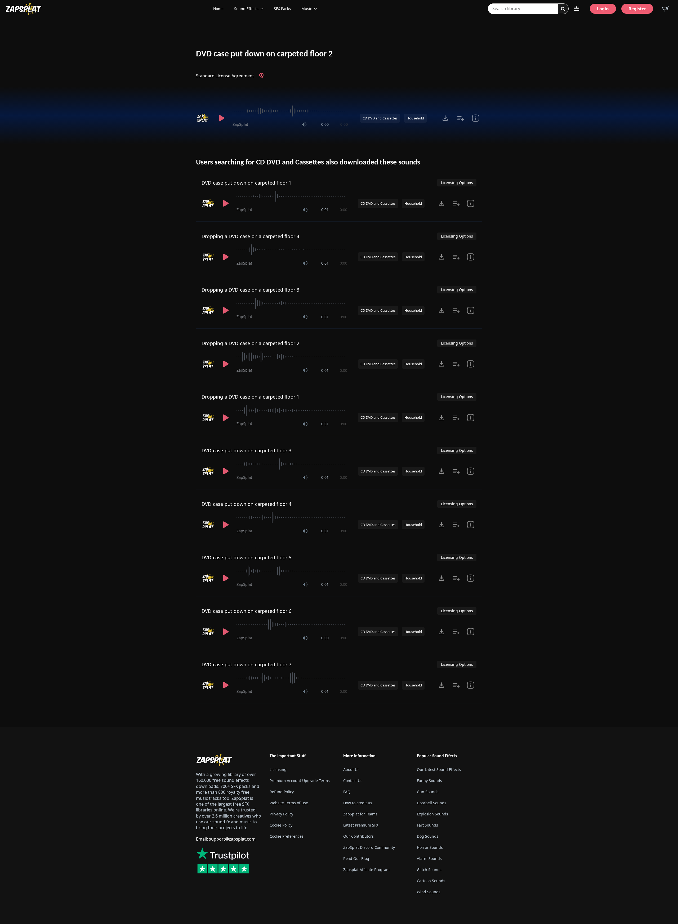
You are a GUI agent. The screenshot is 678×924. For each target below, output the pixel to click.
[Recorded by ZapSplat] (203, 118)
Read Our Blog (356, 858)
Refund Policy (282, 791)
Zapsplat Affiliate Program (366, 869)
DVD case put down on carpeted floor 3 (247, 450)
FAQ (346, 791)
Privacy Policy (281, 813)
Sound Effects (246, 8)
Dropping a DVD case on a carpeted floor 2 (250, 343)
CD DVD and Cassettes (380, 118)
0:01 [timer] (325, 209)
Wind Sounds (428, 891)
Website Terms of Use (289, 802)
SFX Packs (282, 8)
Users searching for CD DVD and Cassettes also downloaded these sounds (308, 162)
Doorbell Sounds (431, 802)
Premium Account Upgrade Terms (300, 780)
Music (306, 8)
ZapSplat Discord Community (369, 847)
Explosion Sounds (432, 813)
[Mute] (304, 124)
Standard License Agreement (225, 76)
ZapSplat (240, 124)
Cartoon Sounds (431, 880)
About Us (351, 769)
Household (415, 118)
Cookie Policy (281, 825)
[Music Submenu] (317, 9)
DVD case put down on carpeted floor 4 (247, 504)
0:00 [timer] (325, 124)
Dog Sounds (427, 836)
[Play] (221, 118)
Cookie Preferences (287, 836)
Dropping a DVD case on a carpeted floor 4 (250, 236)
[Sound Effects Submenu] (263, 9)
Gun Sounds (428, 791)
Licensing (278, 769)
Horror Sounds (430, 847)
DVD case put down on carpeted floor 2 (264, 54)
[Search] (563, 9)
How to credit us (357, 802)
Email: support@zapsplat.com (226, 839)
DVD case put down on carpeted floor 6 (247, 611)
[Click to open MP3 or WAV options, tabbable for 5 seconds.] (445, 118)
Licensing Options (457, 182)
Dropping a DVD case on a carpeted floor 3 (250, 290)
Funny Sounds (429, 780)
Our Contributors (358, 836)
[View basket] (665, 9)
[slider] (290, 111)
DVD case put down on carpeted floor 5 (247, 557)
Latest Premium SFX (360, 825)
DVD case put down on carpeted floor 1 (247, 183)
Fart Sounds (427, 825)
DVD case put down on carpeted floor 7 (247, 664)
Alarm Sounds (429, 858)
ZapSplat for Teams (360, 813)
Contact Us (352, 780)
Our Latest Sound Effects (439, 769)
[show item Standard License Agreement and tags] (475, 118)
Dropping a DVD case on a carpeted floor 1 (250, 397)
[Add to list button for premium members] (460, 118)
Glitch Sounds (429, 869)
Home (218, 8)
